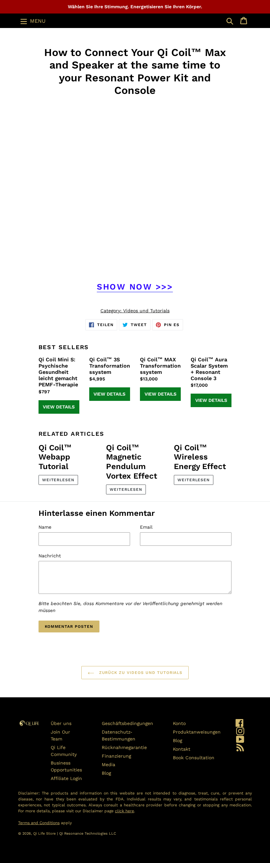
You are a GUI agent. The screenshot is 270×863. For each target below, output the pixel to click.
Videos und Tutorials (146, 310)
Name (45, 527)
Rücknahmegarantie (124, 747)
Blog (106, 773)
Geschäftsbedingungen (127, 723)
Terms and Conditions (39, 823)
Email (146, 527)
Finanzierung (116, 756)
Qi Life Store (45, 833)
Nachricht (50, 555)
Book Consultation (193, 757)
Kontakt (181, 749)
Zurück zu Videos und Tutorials (140, 672)
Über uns (61, 723)
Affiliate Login (66, 778)
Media (108, 764)
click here (124, 811)
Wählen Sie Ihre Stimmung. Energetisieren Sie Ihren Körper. (135, 6)
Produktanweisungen (197, 732)
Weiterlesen (58, 480)
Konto (179, 723)
